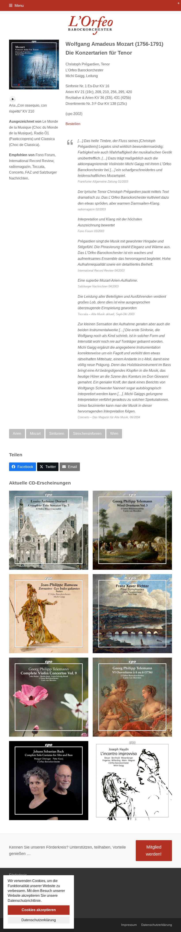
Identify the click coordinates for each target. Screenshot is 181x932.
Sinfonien (56, 433)
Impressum (129, 924)
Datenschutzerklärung (156, 924)
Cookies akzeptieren (39, 910)
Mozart (35, 433)
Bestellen (73, 124)
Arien (17, 433)
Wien (114, 433)
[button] (16, 5)
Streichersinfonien (87, 433)
